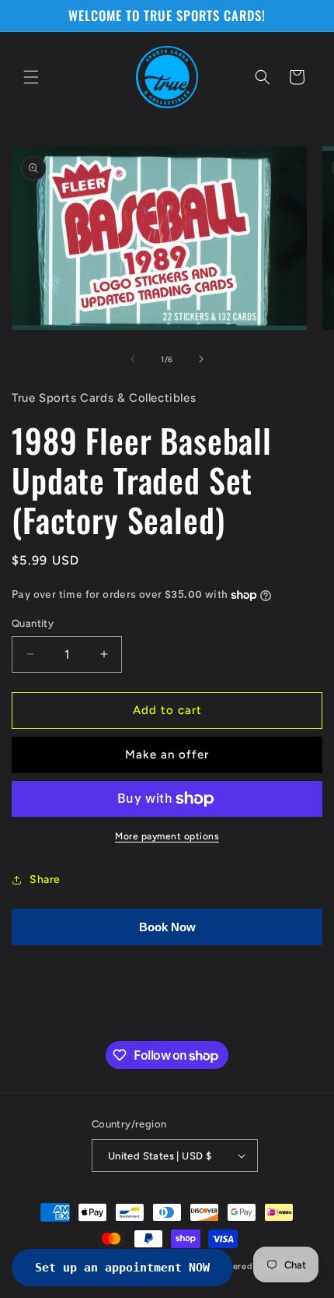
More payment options (167, 836)
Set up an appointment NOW (122, 1268)
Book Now (167, 927)
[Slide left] (133, 359)
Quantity (33, 623)
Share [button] (45, 879)
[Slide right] (201, 359)
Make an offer (167, 754)
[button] (31, 77)
